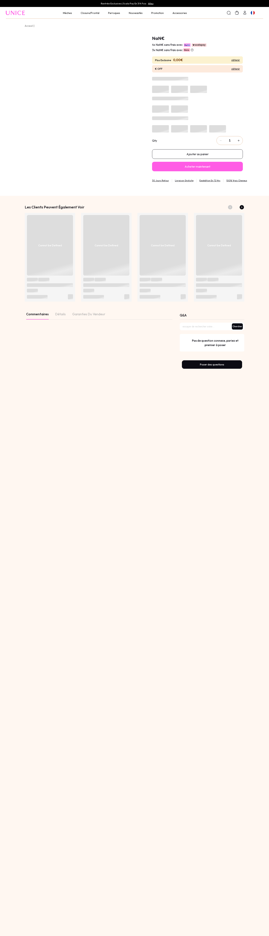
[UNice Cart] (245, 12)
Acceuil (29, 25)
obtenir (235, 60)
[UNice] (15, 12)
